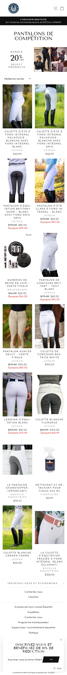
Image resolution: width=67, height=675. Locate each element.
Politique (33, 632)
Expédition (33, 612)
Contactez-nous (33, 591)
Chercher (33, 596)
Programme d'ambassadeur (33, 622)
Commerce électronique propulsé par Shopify (33, 672)
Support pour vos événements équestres (33, 627)
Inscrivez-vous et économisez (33, 583)
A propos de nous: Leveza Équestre (33, 606)
